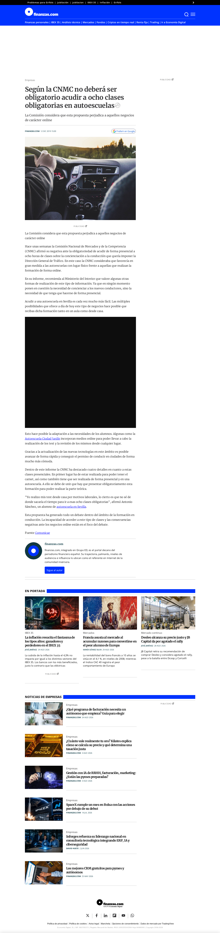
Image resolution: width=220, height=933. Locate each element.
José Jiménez (31, 649)
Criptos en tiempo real (121, 22)
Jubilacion (78, 2)
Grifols (117, 2)
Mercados (88, 22)
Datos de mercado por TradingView (157, 924)
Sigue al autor (55, 570)
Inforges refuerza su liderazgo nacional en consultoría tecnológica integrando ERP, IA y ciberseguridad (98, 840)
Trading (154, 22)
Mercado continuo (151, 632)
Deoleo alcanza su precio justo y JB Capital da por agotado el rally (165, 639)
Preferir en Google (125, 131)
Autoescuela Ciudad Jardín (42, 438)
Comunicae (42, 532)
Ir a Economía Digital (173, 22)
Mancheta (105, 924)
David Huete (72, 848)
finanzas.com (32, 131)
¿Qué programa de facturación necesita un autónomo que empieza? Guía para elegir (96, 711)
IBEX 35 (91, 2)
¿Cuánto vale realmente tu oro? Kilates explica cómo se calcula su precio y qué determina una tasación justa (99, 745)
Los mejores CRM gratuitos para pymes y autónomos (95, 870)
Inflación (105, 2)
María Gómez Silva (92, 649)
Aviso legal (94, 924)
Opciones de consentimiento (125, 924)
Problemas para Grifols (40, 2)
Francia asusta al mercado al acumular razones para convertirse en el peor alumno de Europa (110, 641)
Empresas (30, 80)
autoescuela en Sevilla (71, 506)
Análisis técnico (71, 22)
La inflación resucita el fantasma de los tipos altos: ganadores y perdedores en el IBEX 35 (50, 641)
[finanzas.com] (110, 903)
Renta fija (142, 22)
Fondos (101, 22)
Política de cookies (78, 924)
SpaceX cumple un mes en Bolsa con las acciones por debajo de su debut (100, 807)
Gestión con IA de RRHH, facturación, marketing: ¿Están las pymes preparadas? (101, 775)
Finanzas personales (37, 22)
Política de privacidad (57, 924)
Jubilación (63, 2)
